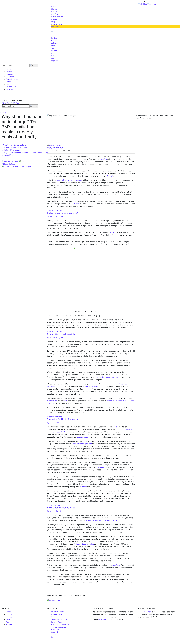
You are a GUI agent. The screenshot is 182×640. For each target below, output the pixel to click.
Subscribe (55, 27)
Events (54, 19)
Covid (8, 150)
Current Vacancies (58, 627)
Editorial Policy (57, 637)
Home (53, 6)
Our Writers (55, 14)
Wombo (76, 204)
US (52, 56)
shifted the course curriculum (109, 377)
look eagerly (100, 467)
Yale (11, 155)
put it (114, 427)
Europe (54, 58)
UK (52, 53)
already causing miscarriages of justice (101, 520)
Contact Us (55, 629)
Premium (54, 61)
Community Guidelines (60, 624)
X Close (3, 113)
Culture (54, 40)
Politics (54, 38)
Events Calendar (57, 612)
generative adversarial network (69, 180)
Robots (25, 152)
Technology (32, 152)
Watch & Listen (57, 17)
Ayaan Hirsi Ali (54, 511)
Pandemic (19, 152)
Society (54, 51)
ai (2, 145)
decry (65, 401)
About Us (55, 634)
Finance (14, 150)
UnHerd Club (56, 24)
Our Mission (56, 617)
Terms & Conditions (59, 619)
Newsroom (55, 12)
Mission (54, 9)
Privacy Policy (57, 622)
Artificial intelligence (13, 145)
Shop (53, 22)
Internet (12, 152)
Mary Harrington (55, 147)
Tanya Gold (53, 423)
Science (54, 43)
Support (54, 632)
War (52, 48)
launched (83, 487)
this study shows (91, 386)
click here (102, 619)
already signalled (83, 437)
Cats (10, 147)
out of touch (52, 401)
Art (4, 145)
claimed (112, 232)
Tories (39, 152)
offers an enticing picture (82, 444)
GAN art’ (109, 176)
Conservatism (17, 147)
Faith (53, 46)
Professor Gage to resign (84, 544)
